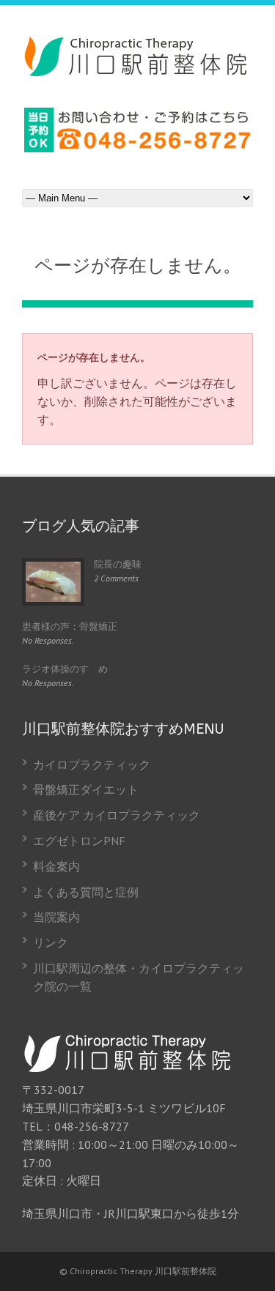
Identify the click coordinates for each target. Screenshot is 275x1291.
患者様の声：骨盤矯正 (69, 626)
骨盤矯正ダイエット (86, 789)
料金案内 (56, 866)
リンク (50, 942)
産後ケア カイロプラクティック (116, 815)
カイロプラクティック (91, 764)
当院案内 (56, 916)
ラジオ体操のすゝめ (65, 668)
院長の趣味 (118, 564)
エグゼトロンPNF (79, 840)
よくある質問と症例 (86, 892)
